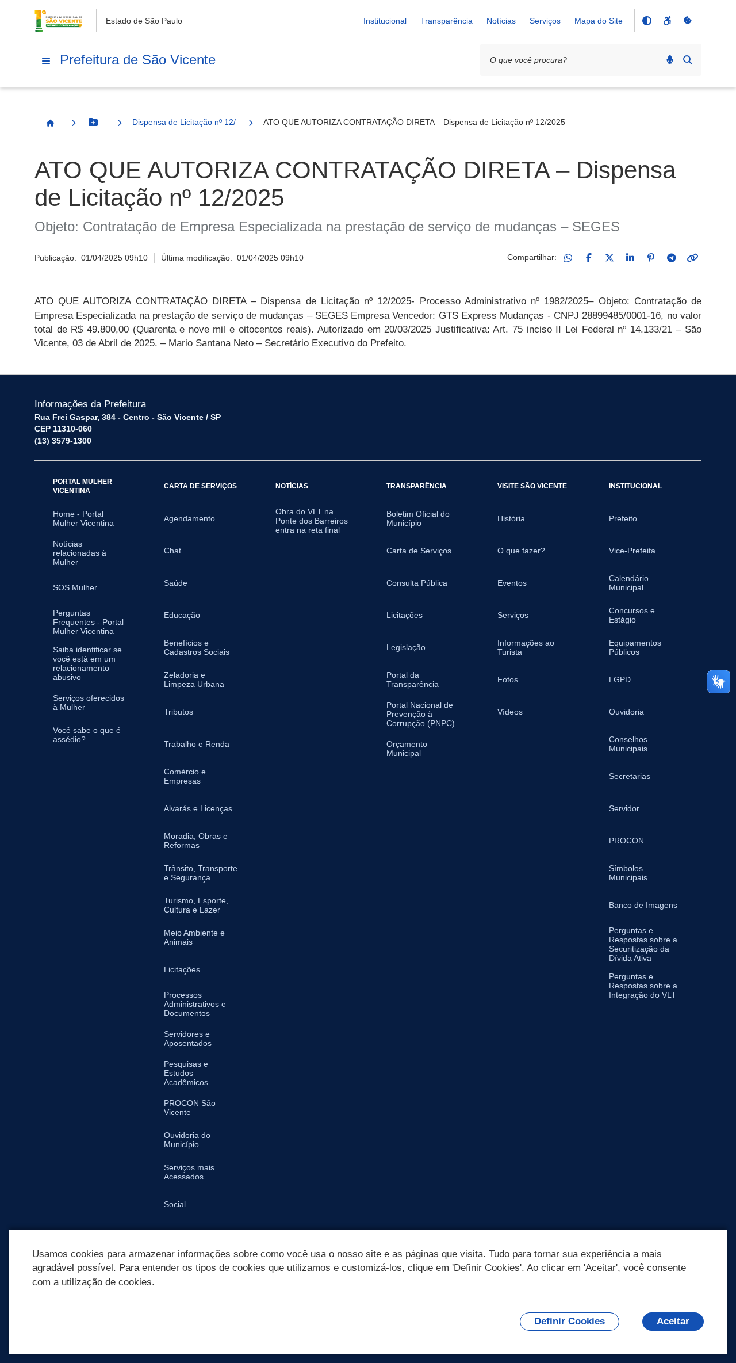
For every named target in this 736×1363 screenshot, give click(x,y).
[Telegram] (671, 258)
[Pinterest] (651, 258)
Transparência (446, 20)
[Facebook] (589, 258)
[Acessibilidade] (667, 21)
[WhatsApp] (568, 258)
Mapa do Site (598, 20)
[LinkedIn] (630, 258)
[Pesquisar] (687, 60)
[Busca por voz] (670, 60)
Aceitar (673, 1321)
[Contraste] (646, 21)
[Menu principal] (45, 60)
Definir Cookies (569, 1321)
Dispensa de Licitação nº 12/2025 (184, 122)
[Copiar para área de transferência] (692, 258)
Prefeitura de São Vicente (138, 59)
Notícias (501, 20)
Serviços (545, 20)
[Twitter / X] (609, 258)
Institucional (385, 20)
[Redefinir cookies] (687, 21)
